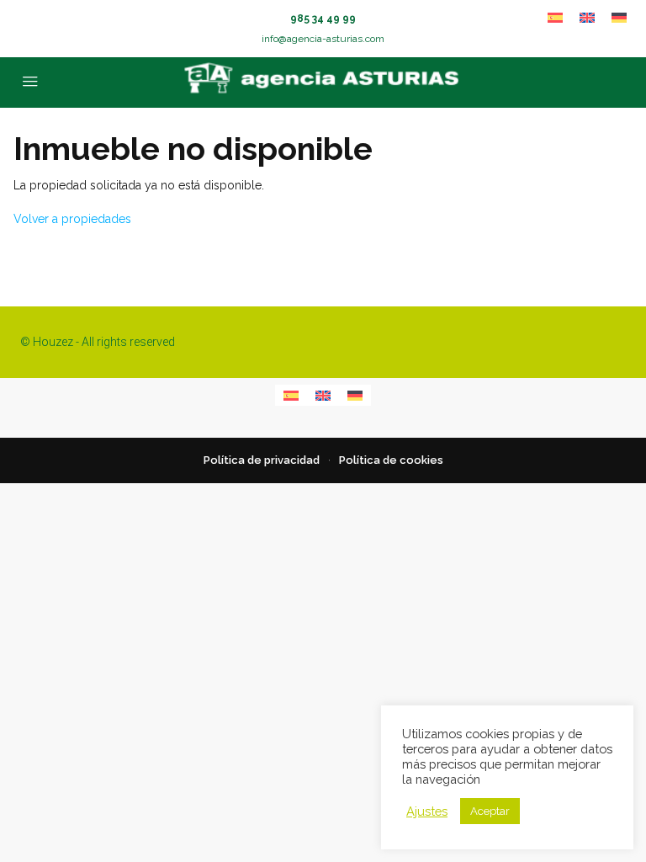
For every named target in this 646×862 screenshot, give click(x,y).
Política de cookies (391, 460)
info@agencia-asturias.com (323, 39)
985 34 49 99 (323, 18)
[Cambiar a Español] (555, 17)
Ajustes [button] (426, 811)
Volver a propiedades (72, 219)
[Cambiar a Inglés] (587, 17)
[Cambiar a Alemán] (619, 17)
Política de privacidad (262, 460)
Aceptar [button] (490, 811)
